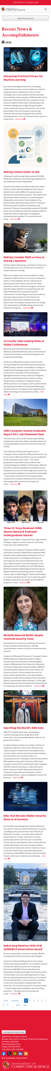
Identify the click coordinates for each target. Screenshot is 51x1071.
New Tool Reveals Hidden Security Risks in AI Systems (25, 817)
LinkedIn (20, 1053)
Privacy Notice (21, 1058)
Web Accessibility (8, 1058)
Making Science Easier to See (21, 172)
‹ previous (15, 1000)
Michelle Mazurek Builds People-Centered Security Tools (24, 637)
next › (18, 1005)
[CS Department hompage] (25, 1064)
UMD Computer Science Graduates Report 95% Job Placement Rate (25, 432)
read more (19, 119)
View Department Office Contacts (13, 1032)
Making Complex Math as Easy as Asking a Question (24, 259)
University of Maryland (25, 2)
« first (5, 1000)
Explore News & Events (25, 18)
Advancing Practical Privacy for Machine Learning (23, 77)
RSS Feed (26, 1053)
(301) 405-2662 (17, 1049)
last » (25, 1005)
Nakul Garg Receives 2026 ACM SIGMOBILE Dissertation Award (23, 947)
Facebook (4, 1053)
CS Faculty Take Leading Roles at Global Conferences (24, 342)
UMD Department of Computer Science (20, 9)
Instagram (15, 1053)
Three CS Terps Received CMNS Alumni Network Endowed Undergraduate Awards (23, 531)
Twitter (9, 1053)
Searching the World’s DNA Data (24, 728)
